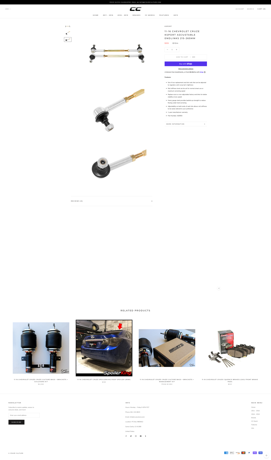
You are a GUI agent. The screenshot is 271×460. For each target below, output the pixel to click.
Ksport (168, 26)
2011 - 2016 (108, 15)
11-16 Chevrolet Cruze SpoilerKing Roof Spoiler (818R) (104, 379)
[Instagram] (136, 436)
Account (240, 9)
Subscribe (16, 422)
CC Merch (150, 15)
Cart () (261, 9)
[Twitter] (131, 436)
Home (95, 15)
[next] (264, 350)
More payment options (185, 69)
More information (175, 124)
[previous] (6, 350)
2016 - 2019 (123, 15)
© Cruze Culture (15, 453)
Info (175, 15)
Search (250, 9)
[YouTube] (140, 436)
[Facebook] (126, 436)
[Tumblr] (145, 436)
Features (164, 15)
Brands (137, 15)
